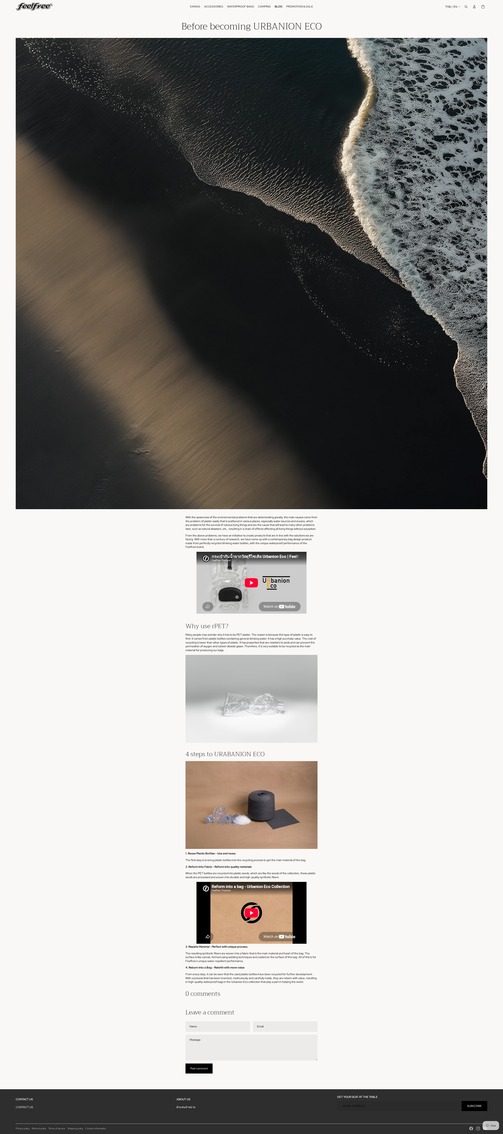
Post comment (199, 1068)
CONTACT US (24, 1107)
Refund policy (39, 1128)
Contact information (95, 1128)
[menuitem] (195, 6)
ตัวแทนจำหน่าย (185, 1107)
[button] (251, 699)
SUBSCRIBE (474, 1106)
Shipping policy (75, 1128)
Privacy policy (23, 1128)
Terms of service (56, 1128)
